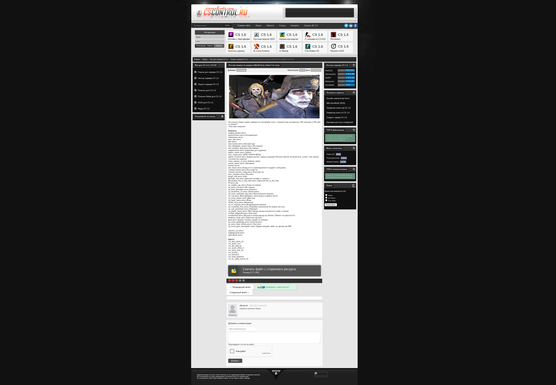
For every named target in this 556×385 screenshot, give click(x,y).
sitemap (247, 378)
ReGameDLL (330, 74)
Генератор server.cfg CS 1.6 (339, 108)
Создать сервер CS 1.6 (337, 117)
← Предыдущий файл (240, 287)
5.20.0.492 (350, 74)
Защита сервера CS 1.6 (208, 84)
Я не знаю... (332, 200)
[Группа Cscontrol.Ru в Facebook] (355, 27)
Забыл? (210, 46)
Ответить (233, 315)
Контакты (295, 25)
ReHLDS (329, 70)
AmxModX (329, 85)
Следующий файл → (240, 292)
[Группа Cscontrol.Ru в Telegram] (346, 27)
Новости (270, 25)
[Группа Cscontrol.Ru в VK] (351, 27)
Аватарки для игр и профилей (340, 122)
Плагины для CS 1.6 (207, 90)
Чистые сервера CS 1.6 (208, 78)
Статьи (282, 25)
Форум (258, 25)
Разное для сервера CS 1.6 (210, 72)
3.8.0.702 (350, 70)
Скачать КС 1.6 (311, 25)
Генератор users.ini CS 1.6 (338, 113)
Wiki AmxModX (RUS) (336, 103)
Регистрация (201, 46)
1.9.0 (348, 85)
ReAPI (328, 78)
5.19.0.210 (350, 78)
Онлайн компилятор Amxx (338, 98)
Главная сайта (244, 25)
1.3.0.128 (350, 81)
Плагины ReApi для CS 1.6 (209, 96)
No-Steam (331, 198)
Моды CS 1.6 (203, 109)
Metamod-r (329, 81)
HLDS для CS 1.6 (205, 102)
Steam (330, 195)
